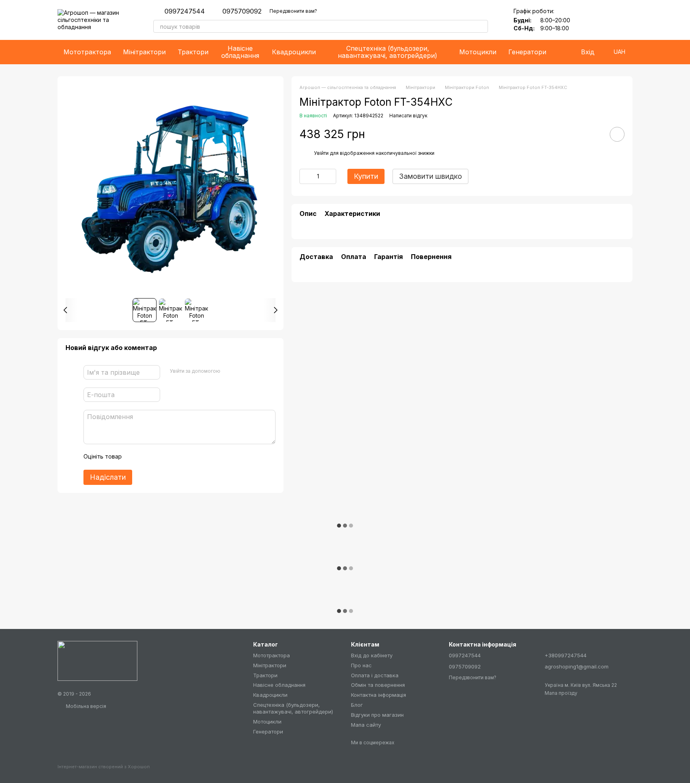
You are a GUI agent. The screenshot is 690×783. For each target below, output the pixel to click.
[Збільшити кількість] (330, 176)
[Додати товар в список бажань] (617, 134)
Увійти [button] (321, 153)
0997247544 (185, 11)
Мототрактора (87, 52)
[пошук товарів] (481, 26)
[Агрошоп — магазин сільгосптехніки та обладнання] (97, 660)
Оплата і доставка (375, 675)
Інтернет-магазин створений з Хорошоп (104, 766)
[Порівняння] (605, 20)
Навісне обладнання (240, 51)
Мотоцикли (477, 52)
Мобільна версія (85, 706)
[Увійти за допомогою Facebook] (229, 371)
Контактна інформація (378, 695)
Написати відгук (408, 116)
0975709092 (242, 11)
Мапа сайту (366, 725)
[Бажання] (584, 20)
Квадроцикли (294, 52)
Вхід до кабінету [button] (372, 655)
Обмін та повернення (378, 685)
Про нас (361, 665)
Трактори (193, 52)
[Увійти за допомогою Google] (242, 371)
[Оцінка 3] (160, 457)
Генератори (527, 52)
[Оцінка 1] (135, 457)
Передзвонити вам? (293, 11)
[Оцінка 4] (173, 457)
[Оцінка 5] (186, 457)
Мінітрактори (144, 52)
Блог (357, 705)
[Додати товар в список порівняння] (594, 134)
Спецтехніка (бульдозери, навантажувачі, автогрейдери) (387, 51)
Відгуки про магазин (377, 715)
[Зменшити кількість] (305, 176)
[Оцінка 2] (147, 457)
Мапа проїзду (561, 693)
